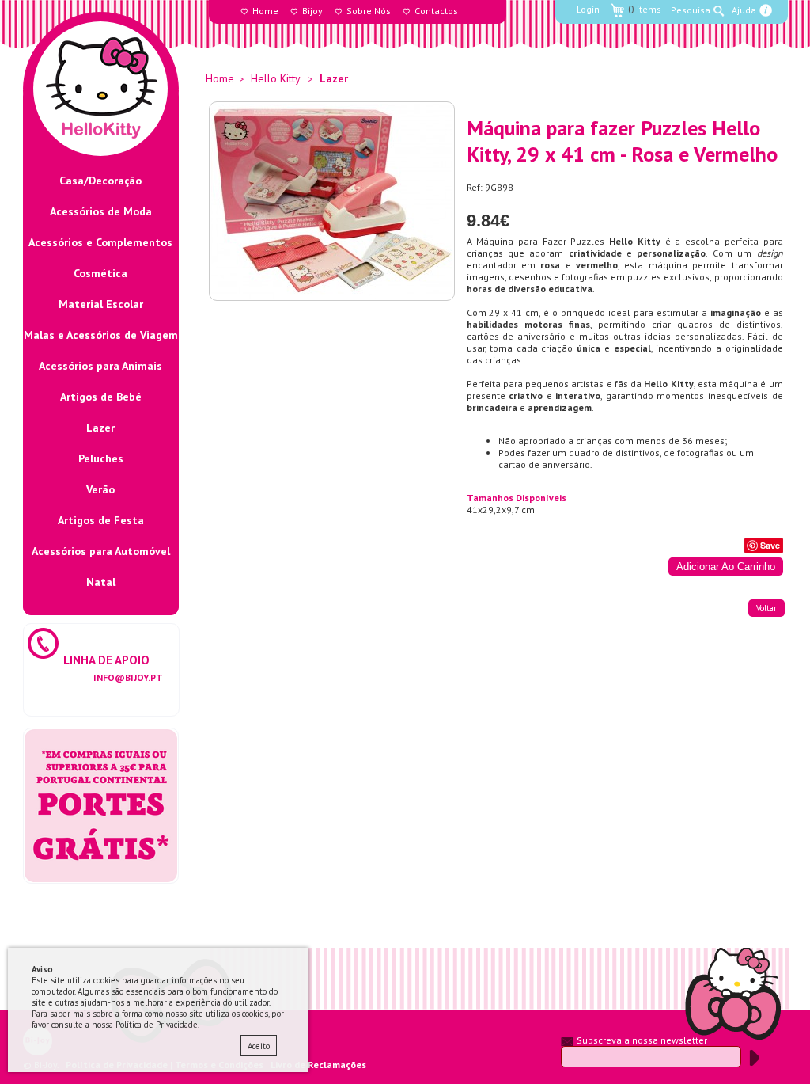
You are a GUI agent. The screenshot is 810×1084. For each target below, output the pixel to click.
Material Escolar (101, 304)
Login (588, 9)
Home (265, 11)
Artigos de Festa (101, 520)
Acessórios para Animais (100, 366)
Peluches (100, 458)
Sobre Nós (368, 11)
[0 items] (636, 1)
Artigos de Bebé (101, 397)
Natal (100, 582)
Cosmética (100, 273)
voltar (766, 608)
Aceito (259, 1046)
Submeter (754, 1058)
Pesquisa (690, 10)
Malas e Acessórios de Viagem (101, 335)
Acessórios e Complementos (100, 242)
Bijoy (312, 11)
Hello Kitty (276, 78)
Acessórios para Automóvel (101, 551)
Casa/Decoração (100, 180)
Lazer (100, 427)
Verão (100, 489)
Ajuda (744, 10)
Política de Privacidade (156, 1024)
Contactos (436, 11)
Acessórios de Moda (101, 211)
